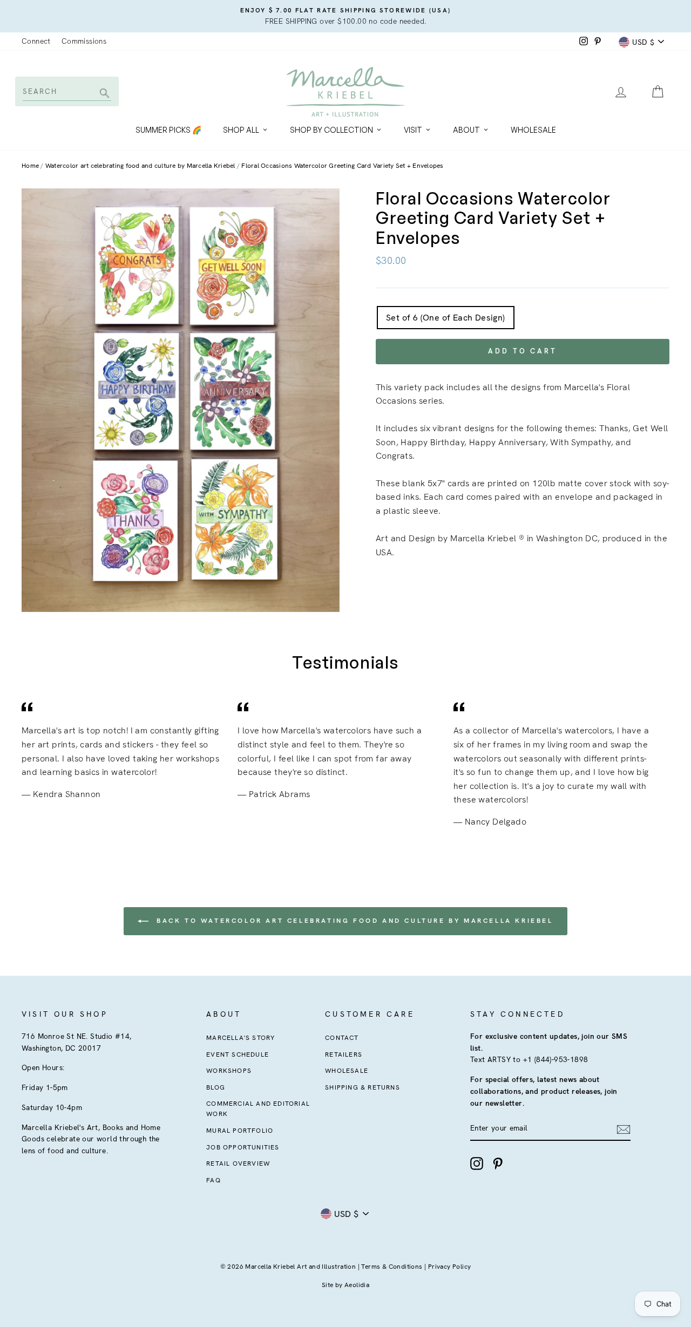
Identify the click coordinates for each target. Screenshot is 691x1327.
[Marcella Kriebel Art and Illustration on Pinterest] (497, 1163)
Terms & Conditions (391, 1266)
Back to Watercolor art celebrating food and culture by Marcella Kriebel (353, 920)
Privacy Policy (449, 1266)
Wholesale (533, 129)
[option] (345, 16)
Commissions (84, 41)
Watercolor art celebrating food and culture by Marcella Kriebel (140, 165)
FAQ (213, 1180)
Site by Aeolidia (345, 1285)
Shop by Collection (331, 129)
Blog (215, 1087)
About (466, 129)
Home (30, 165)
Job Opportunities (242, 1147)
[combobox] (66, 91)
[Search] (102, 94)
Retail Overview (238, 1163)
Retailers (343, 1054)
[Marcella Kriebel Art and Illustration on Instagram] (476, 1163)
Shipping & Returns (362, 1087)
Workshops (229, 1070)
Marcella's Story (240, 1037)
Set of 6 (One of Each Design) (445, 317)
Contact (341, 1037)
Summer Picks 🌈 (168, 129)
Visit (413, 129)
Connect (36, 41)
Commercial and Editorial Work (258, 1108)
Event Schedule (237, 1054)
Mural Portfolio (239, 1130)
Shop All (241, 129)
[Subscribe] (624, 1129)
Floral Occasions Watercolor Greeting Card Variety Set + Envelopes (342, 165)
